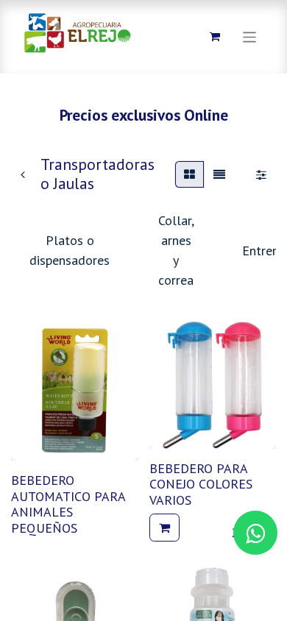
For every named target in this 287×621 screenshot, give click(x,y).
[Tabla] (189, 174)
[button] (164, 528)
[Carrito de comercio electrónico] (215, 37)
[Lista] (219, 174)
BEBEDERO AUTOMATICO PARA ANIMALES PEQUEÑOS (68, 504)
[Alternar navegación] (250, 36)
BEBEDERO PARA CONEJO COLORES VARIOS (200, 484)
